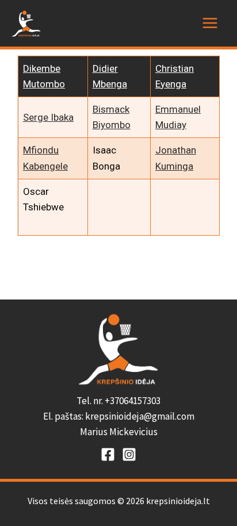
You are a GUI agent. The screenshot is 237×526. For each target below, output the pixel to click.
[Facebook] (108, 454)
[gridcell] (118, 416)
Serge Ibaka (48, 117)
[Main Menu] (209, 23)
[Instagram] (129, 454)
